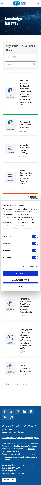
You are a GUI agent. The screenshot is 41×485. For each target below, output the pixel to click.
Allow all (21, 273)
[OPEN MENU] (2, 3)
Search (38, 3)
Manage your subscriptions (13, 432)
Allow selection (20, 280)
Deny (20, 286)
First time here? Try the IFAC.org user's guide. (20, 438)
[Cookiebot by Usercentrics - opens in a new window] (28, 197)
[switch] (35, 243)
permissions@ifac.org (17, 454)
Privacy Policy (14, 451)
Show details (28, 267)
